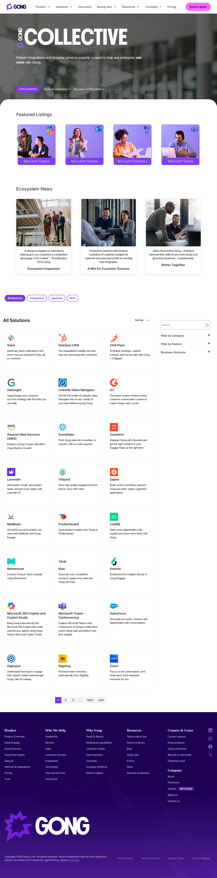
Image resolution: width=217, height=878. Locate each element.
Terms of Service (150, 858)
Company (151, 6)
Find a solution (28, 89)
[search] (185, 325)
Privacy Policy (125, 858)
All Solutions (15, 298)
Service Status (176, 858)
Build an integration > (57, 89)
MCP (72, 298)
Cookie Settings (201, 858)
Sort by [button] (139, 320)
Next (90, 700)
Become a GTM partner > (89, 89)
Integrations (37, 298)
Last (101, 700)
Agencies (57, 298)
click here (73, 860)
